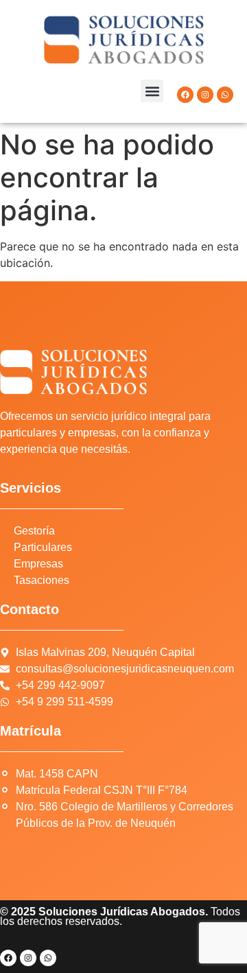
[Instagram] (205, 94)
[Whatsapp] (225, 94)
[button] (152, 91)
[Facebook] (185, 94)
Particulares (43, 547)
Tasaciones (41, 580)
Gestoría (34, 531)
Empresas (38, 564)
